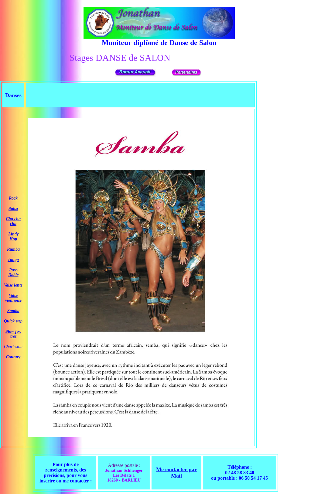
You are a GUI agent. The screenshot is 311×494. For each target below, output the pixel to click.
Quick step (13, 321)
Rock (13, 198)
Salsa (13, 208)
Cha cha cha (13, 221)
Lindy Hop (13, 236)
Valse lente (13, 285)
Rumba (13, 249)
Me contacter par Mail (176, 472)
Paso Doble (13, 272)
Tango (13, 259)
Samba (13, 310)
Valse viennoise (13, 298)
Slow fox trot (13, 334)
